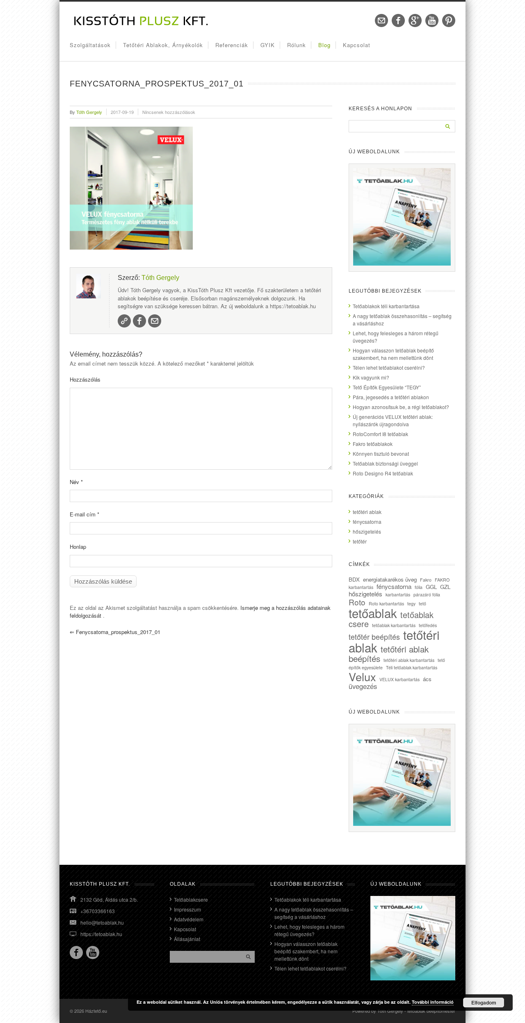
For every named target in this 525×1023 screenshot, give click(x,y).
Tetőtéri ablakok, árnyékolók (163, 45)
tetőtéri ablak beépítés (389, 653)
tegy (411, 603)
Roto (357, 601)
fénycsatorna (367, 521)
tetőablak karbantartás (393, 625)
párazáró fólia (426, 594)
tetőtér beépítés (374, 636)
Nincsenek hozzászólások (168, 112)
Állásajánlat (187, 938)
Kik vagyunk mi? (371, 377)
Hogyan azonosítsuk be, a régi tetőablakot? (401, 406)
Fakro (425, 580)
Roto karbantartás (386, 603)
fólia (418, 587)
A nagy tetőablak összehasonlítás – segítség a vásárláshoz (313, 913)
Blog (324, 45)
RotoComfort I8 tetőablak (380, 433)
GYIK (267, 45)
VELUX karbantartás (399, 679)
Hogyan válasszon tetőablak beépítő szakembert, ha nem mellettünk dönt (393, 354)
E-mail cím (84, 514)
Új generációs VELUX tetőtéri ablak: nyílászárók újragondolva (393, 420)
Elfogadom (483, 1002)
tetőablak (373, 612)
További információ (433, 1002)
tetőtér (360, 541)
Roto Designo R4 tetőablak (383, 473)
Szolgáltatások (90, 45)
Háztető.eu (96, 1010)
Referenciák (231, 45)
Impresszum (187, 909)
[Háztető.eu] (141, 25)
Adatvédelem (188, 919)
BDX (354, 579)
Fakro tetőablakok (373, 443)
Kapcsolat (356, 45)
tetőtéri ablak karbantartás (408, 660)
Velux (362, 676)
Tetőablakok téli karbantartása (386, 305)
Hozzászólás (85, 379)
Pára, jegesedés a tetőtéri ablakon (391, 396)
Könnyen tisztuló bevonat (381, 453)
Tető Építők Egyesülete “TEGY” (387, 387)
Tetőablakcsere (191, 899)
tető (422, 603)
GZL (445, 587)
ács (427, 679)
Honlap (78, 546)
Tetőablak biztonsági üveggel (385, 463)
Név (76, 482)
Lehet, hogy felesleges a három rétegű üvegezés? (309, 930)
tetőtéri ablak (367, 511)
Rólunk (296, 45)
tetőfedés (428, 625)
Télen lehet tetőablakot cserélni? (389, 367)
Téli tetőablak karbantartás (411, 667)
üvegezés (363, 686)
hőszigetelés (367, 531)
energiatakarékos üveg (390, 579)
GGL (431, 587)
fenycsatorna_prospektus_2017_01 (115, 632)
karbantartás (398, 594)
